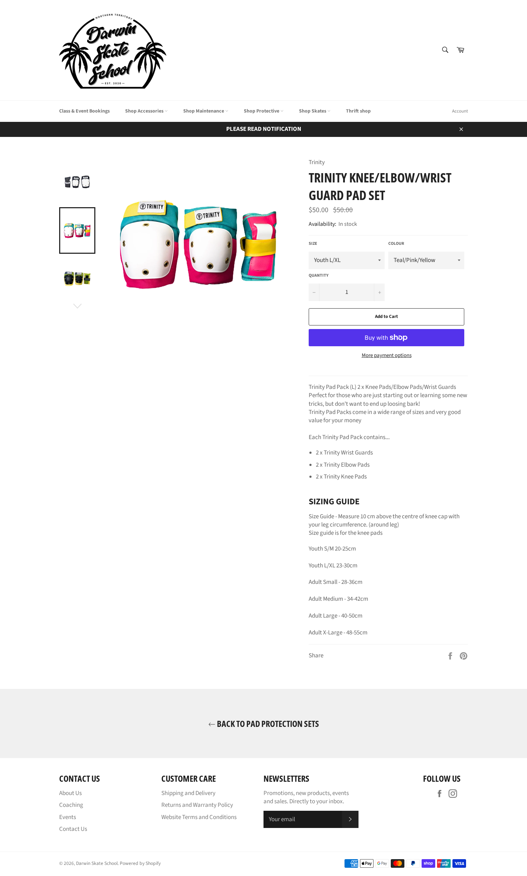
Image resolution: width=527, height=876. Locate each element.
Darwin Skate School (97, 863)
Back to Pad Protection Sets (267, 723)
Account (460, 111)
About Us (70, 793)
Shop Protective (262, 111)
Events (67, 817)
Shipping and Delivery (188, 793)
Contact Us (73, 829)
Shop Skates (313, 111)
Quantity (318, 275)
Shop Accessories (145, 111)
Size (313, 244)
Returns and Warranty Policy (197, 805)
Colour (396, 244)
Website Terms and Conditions (199, 817)
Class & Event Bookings (84, 111)
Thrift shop (358, 111)
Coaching (71, 805)
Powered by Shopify (140, 863)
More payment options (387, 355)
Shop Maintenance (204, 111)
